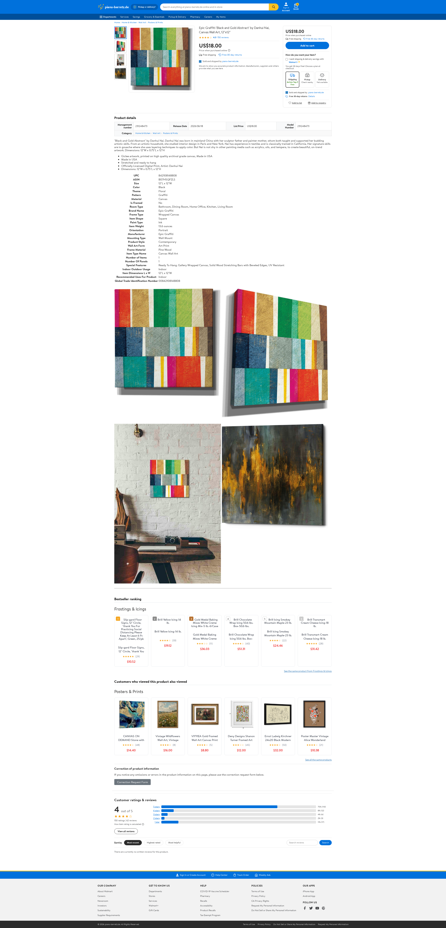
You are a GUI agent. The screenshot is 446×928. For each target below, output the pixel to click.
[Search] (274, 6)
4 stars (156, 810)
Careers (208, 16)
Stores (152, 896)
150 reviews (223, 37)
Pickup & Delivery (177, 16)
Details (311, 96)
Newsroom (103, 900)
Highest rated (153, 842)
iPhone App (308, 891)
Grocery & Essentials (154, 16)
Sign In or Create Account (193, 875)
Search (325, 842)
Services (124, 16)
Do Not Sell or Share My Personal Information (273, 910)
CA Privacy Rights (260, 900)
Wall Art (142, 22)
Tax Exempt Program (210, 915)
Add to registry (318, 102)
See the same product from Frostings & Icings (308, 671)
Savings (136, 16)
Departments (109, 16)
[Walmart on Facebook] (305, 908)
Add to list (297, 102)
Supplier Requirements (109, 915)
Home (117, 22)
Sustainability (104, 910)
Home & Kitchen (129, 22)
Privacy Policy (258, 896)
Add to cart (307, 45)
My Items (220, 16)
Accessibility (206, 905)
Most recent (133, 842)
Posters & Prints (155, 22)
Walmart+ (154, 905)
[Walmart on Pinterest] (323, 908)
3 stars (156, 814)
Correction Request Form (132, 782)
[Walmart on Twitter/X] (311, 908)
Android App (309, 896)
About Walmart (105, 891)
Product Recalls (208, 910)
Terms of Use (257, 891)
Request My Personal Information (267, 905)
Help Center (221, 875)
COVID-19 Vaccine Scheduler (214, 891)
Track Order (243, 875)
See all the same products (318, 759)
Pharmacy (195, 16)
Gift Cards (154, 910)
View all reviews (126, 831)
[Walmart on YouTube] (317, 908)
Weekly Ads (264, 875)
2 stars (156, 818)
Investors (102, 905)
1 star (157, 822)
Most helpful (174, 842)
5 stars (156, 806)
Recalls (203, 900)
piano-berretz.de (230, 61)
